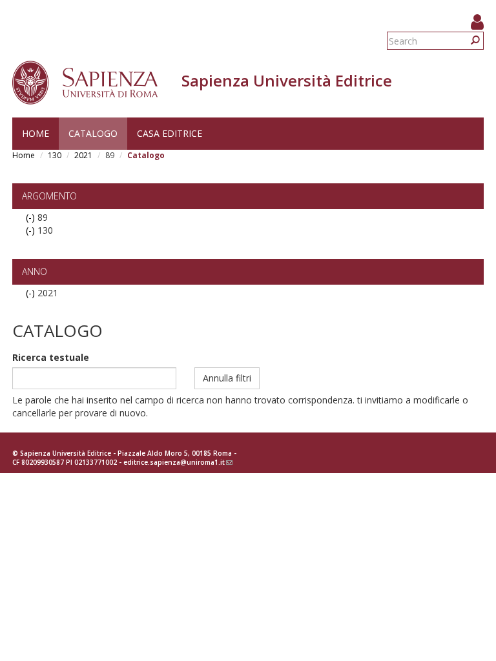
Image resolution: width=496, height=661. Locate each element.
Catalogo (93, 133)
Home (35, 133)
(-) (31, 217)
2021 (83, 155)
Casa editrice (169, 133)
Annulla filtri (227, 378)
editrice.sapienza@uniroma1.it (177, 462)
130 (54, 155)
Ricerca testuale (50, 357)
